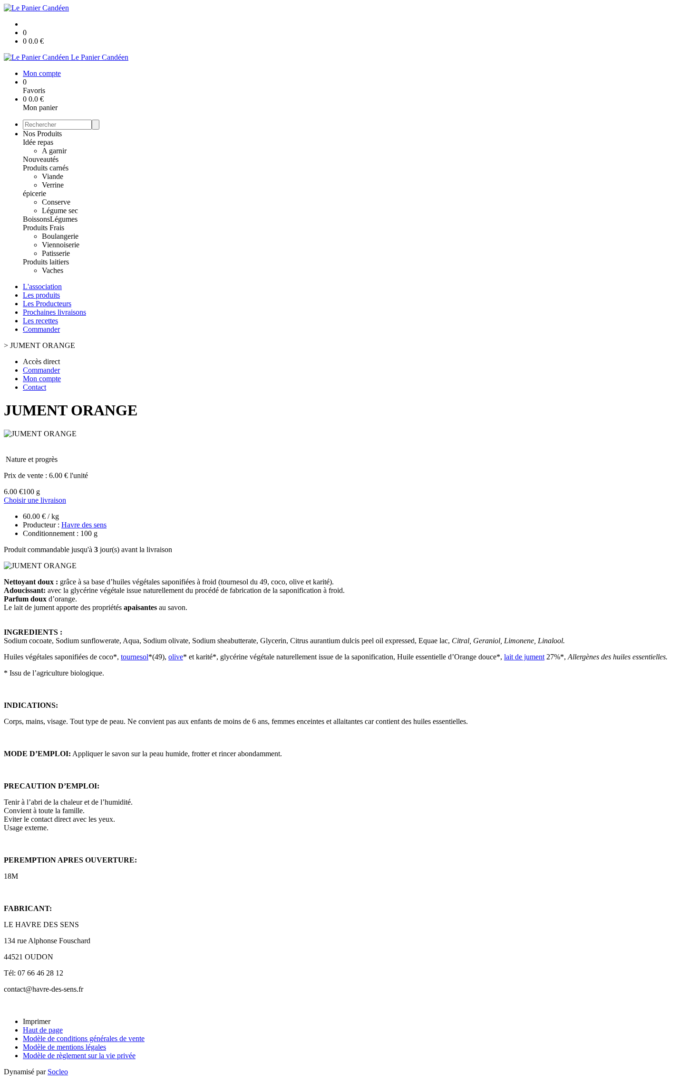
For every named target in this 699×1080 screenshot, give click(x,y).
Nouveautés (40, 159)
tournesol (134, 657)
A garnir (54, 151)
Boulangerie (60, 236)
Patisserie (56, 253)
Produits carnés (45, 168)
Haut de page (43, 1030)
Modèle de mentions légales (64, 1047)
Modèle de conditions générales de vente (84, 1038)
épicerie (34, 193)
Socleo (58, 1072)
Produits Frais (43, 228)
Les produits (41, 295)
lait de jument (524, 657)
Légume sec (60, 211)
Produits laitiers (46, 262)
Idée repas (38, 142)
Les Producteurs (47, 304)
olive (175, 657)
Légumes (64, 219)
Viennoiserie (60, 245)
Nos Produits (42, 134)
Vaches (52, 270)
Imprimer (36, 1021)
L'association (42, 286)
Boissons (36, 219)
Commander (41, 329)
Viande (52, 176)
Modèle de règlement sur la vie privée (79, 1056)
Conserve (56, 202)
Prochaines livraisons (54, 312)
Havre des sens (84, 525)
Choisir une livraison (35, 500)
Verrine (53, 185)
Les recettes (40, 321)
